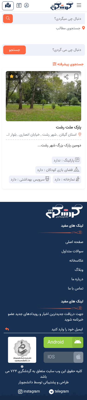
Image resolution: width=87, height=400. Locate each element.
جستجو (14, 50)
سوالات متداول (72, 251)
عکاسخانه (76, 261)
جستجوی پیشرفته (70, 64)
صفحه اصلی (74, 242)
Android (56, 342)
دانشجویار (25, 382)
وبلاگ (79, 270)
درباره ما (77, 279)
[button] (66, 77)
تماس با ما (75, 288)
